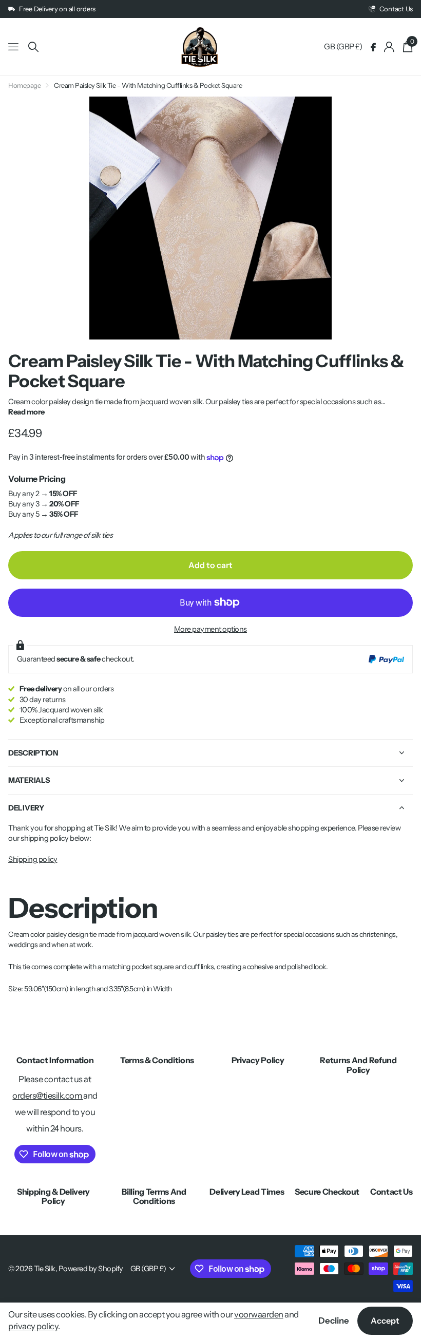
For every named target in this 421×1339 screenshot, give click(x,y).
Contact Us (391, 1191)
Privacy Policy (258, 1060)
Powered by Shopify (91, 1268)
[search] (33, 47)
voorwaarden (258, 1314)
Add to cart (210, 565)
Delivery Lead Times (246, 1191)
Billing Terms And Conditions (154, 1196)
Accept (385, 1320)
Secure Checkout (327, 1191)
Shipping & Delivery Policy (53, 1196)
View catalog (14, 47)
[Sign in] (389, 47)
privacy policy (33, 1326)
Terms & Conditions (157, 1060)
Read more (26, 412)
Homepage (24, 85)
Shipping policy (33, 859)
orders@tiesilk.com (47, 1095)
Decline (333, 1320)
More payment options (210, 629)
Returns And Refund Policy (358, 1064)
